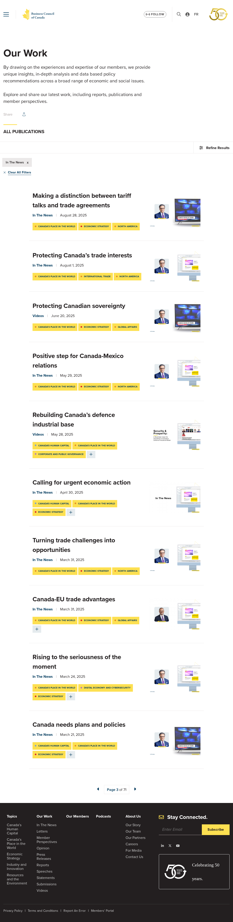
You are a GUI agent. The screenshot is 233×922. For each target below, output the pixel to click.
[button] (6, 14)
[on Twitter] (170, 845)
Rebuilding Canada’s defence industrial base (74, 419)
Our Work (44, 816)
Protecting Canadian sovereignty (79, 305)
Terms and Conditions (43, 910)
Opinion (43, 848)
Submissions (46, 884)
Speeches (44, 871)
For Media (134, 850)
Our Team (133, 831)
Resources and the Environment (17, 879)
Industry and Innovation (16, 866)
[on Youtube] (178, 845)
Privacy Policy (13, 910)
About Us (133, 816)
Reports (43, 865)
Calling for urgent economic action (82, 482)
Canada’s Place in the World (56, 226)
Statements (46, 877)
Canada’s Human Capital (14, 829)
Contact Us (134, 856)
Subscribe (216, 829)
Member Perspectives (47, 839)
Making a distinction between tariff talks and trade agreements (82, 200)
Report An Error (74, 910)
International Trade (97, 276)
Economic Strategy (96, 226)
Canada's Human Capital (53, 445)
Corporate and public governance (61, 454)
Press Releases (44, 856)
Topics (12, 816)
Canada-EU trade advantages (75, 599)
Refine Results (218, 147)
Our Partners (135, 837)
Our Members (77, 816)
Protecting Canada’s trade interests (82, 255)
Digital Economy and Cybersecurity (107, 687)
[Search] (179, 14)
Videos (38, 315)
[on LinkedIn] (162, 845)
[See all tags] (91, 454)
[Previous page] (98, 789)
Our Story (133, 825)
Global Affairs (127, 327)
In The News (43, 215)
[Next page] (135, 789)
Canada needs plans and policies (80, 724)
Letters (42, 831)
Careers (132, 844)
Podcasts (103, 816)
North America (127, 226)
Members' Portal (102, 910)
